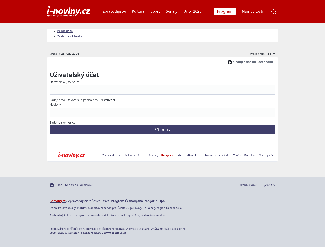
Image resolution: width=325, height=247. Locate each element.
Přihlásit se (65, 31)
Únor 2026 (192, 11)
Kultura (138, 11)
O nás (237, 155)
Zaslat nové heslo (69, 36)
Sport (155, 11)
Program (167, 155)
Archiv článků (248, 185)
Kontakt (224, 155)
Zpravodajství (114, 11)
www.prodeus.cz (115, 233)
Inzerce (210, 155)
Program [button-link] (224, 11)
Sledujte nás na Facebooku (252, 62)
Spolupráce (267, 155)
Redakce (250, 155)
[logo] (68, 11)
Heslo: (55, 104)
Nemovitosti (186, 155)
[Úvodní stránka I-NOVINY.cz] (71, 155)
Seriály (171, 11)
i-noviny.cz (58, 201)
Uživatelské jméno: (64, 82)
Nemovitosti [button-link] (252, 11)
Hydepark (268, 185)
